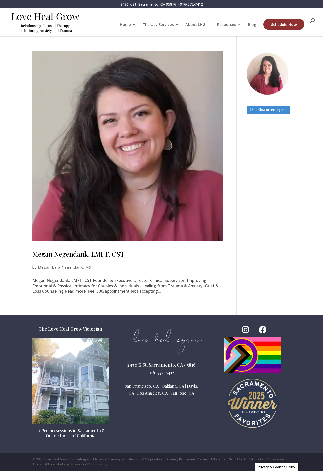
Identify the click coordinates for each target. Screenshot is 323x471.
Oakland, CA (173, 386)
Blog (252, 25)
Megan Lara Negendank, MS (64, 267)
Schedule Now (284, 24)
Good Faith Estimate (246, 459)
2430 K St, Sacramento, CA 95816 (148, 4)
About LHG (195, 25)
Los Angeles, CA (152, 393)
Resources (226, 25)
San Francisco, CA (142, 386)
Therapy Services (158, 25)
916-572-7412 (191, 4)
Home (125, 25)
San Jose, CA (182, 393)
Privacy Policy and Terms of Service (196, 459)
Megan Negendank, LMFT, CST (78, 253)
